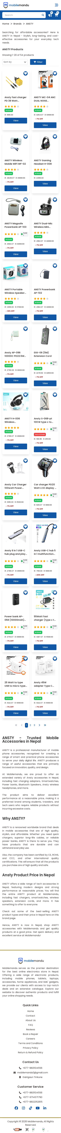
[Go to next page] (39, 725)
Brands (17, 23)
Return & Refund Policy (30, 1052)
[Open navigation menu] (56, 5)
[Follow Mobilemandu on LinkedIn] (45, 1108)
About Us (31, 1020)
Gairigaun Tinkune (32, 1077)
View (15, 120)
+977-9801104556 (32, 1068)
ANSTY (29, 23)
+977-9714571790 (32, 1097)
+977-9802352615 (32, 1101)
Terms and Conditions (30, 1043)
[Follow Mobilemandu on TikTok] (30, 1108)
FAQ (30, 1025)
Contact (30, 1015)
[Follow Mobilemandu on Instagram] (23, 1108)
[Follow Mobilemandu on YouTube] (37, 1108)
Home (5, 23)
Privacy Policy (30, 1048)
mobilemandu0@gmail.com (32, 1072)
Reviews (30, 1029)
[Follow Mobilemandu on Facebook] (16, 1108)
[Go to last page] (45, 725)
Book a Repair (30, 1034)
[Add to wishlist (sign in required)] (25, 73)
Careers (30, 1038)
